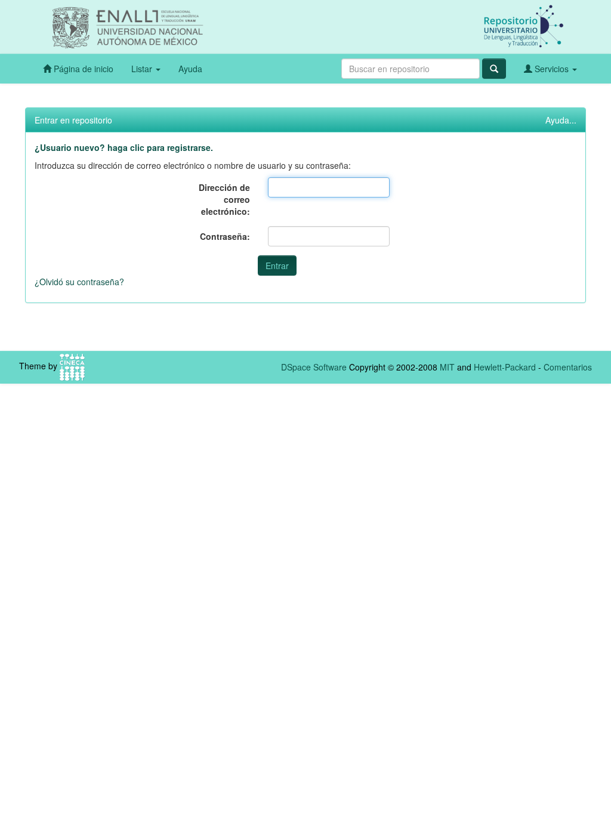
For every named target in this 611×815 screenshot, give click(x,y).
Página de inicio (82, 69)
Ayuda (190, 69)
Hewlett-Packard (505, 367)
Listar (143, 69)
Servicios (551, 69)
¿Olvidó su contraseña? (79, 282)
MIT (447, 367)
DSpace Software (314, 367)
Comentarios (568, 367)
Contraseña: (225, 236)
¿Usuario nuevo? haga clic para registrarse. (124, 147)
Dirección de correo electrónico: (224, 199)
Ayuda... (560, 120)
